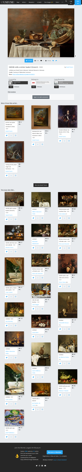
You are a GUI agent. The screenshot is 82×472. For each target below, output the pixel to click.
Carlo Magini (35, 304)
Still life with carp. (10, 428)
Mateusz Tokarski (63, 390)
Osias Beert (35, 332)
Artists (24, 2)
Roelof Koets (69, 67)
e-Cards (39, 2)
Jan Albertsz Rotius (64, 357)
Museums (31, 2)
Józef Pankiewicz (10, 432)
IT (66, 214)
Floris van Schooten (37, 273)
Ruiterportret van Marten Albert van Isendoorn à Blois (37, 133)
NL (36, 405)
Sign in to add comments (41, 97)
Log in (55, 459)
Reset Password (62, 459)
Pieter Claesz (62, 282)
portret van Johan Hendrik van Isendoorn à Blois (10, 124)
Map (18, 2)
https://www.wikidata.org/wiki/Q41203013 (24, 74)
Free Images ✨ (48, 2)
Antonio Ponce (9, 247)
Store (57, 2)
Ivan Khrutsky (9, 321)
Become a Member (54, 452)
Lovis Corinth (9, 292)
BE (67, 282)
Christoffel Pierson (64, 323)
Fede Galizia (62, 214)
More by (41, 185)
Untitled (8, 319)
